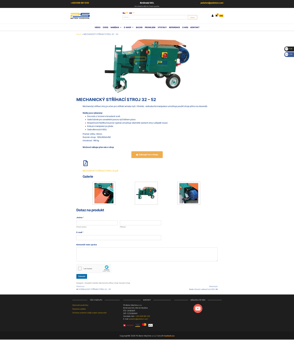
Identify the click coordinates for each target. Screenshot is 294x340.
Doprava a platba (79, 309)
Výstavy (162, 27)
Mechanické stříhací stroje (108, 283)
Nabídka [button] (115, 27)
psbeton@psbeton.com (212, 3)
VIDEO (97, 27)
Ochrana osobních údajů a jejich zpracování (89, 313)
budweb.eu (169, 336)
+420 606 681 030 (80, 3)
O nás (185, 27)
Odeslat (81, 276)
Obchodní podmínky (80, 305)
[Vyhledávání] (160, 17)
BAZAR (139, 27)
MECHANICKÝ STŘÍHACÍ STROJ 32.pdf (100, 171)
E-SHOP (127, 27)
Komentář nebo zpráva (86, 245)
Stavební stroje (124, 283)
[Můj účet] (212, 15)
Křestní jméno (81, 227)
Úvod (105, 27)
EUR (288, 49)
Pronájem (150, 27)
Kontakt (194, 27)
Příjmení (123, 227)
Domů (78, 34)
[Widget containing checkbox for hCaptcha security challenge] (93, 268)
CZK (288, 54)
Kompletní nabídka (91, 283)
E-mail (79, 232)
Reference (174, 27)
